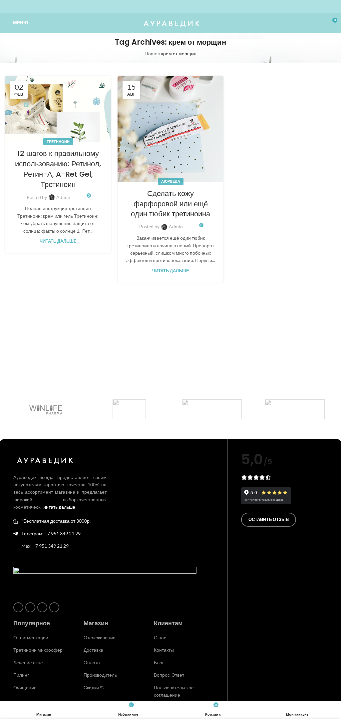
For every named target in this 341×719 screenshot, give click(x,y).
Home (151, 53)
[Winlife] (46, 409)
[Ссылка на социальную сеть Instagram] (159, 6)
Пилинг (21, 675)
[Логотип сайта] (170, 22)
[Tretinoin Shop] (129, 409)
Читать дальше (58, 241)
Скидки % (94, 687)
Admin (63, 197)
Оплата (92, 662)
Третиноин (58, 141)
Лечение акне (28, 662)
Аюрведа (170, 181)
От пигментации (30, 637)
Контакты (164, 650)
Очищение (25, 687)
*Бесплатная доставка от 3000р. (56, 521)
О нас (160, 637)
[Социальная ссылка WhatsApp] (166, 6)
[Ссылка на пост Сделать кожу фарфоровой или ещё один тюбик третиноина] (170, 129)
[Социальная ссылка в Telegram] (182, 6)
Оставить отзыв (268, 519)
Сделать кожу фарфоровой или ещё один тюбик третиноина (170, 203)
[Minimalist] (294, 409)
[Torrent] (211, 409)
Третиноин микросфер (38, 650)
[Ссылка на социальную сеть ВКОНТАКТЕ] (174, 6)
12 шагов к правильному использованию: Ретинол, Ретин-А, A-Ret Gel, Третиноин (58, 168)
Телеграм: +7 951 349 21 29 (51, 533)
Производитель (100, 675)
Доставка (93, 650)
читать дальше (59, 507)
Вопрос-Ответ (169, 675)
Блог (159, 662)
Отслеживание (100, 637)
